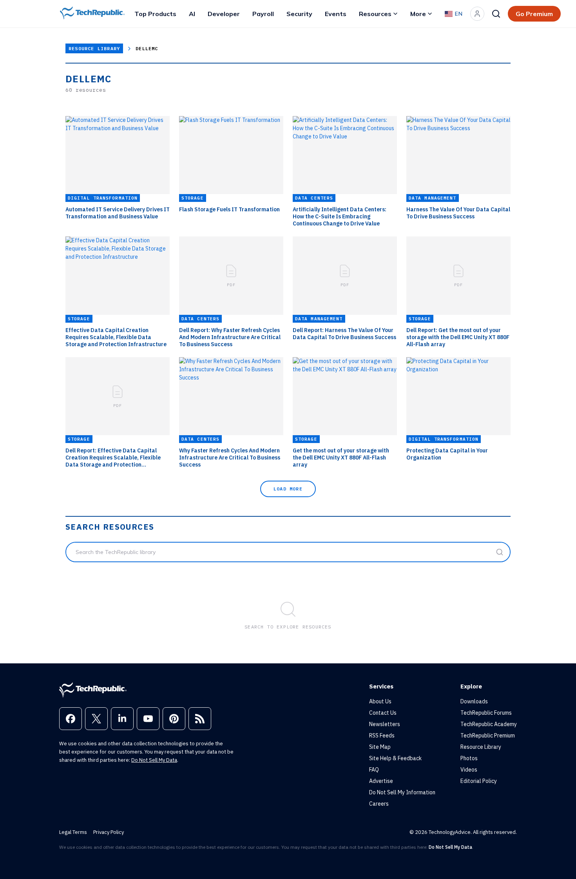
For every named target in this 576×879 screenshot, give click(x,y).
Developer (224, 14)
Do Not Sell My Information (402, 792)
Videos (468, 769)
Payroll (263, 14)
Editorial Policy (478, 781)
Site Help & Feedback (395, 758)
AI (192, 14)
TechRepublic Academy (488, 724)
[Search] (496, 14)
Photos (469, 758)
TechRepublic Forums (486, 712)
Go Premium (534, 14)
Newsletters (384, 724)
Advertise (381, 781)
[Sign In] (477, 14)
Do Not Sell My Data (154, 760)
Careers (379, 803)
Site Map (380, 746)
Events (335, 14)
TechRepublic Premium (487, 735)
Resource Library (94, 48)
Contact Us (383, 712)
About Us (380, 701)
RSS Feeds (382, 735)
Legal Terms (73, 832)
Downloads (474, 701)
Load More (288, 489)
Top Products (155, 14)
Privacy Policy (108, 832)
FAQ (374, 769)
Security (299, 14)
